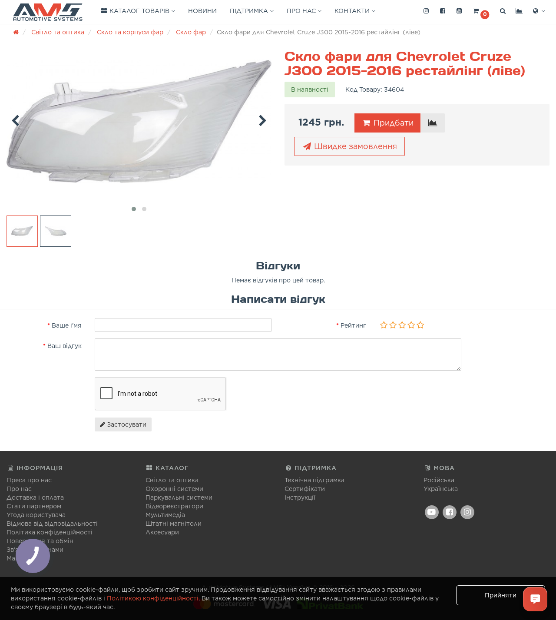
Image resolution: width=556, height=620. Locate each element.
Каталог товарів (139, 10)
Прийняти (500, 595)
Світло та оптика (172, 480)
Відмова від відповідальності (52, 523)
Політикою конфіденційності (153, 598)
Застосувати (125, 424)
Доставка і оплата (35, 497)
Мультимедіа (165, 514)
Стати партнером (34, 506)
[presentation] (15, 119)
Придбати (392, 122)
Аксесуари (162, 532)
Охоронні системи (174, 488)
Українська (441, 488)
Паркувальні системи (179, 497)
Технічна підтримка (314, 480)
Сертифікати (305, 488)
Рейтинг (353, 325)
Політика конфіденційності (50, 532)
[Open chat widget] (535, 599)
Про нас (302, 10)
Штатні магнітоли (174, 523)
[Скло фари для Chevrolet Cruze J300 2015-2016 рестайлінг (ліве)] (139, 121)
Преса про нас (29, 480)
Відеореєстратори (174, 506)
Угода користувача (36, 514)
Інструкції (300, 497)
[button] (480, 11)
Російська (439, 480)
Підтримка (250, 10)
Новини (202, 10)
